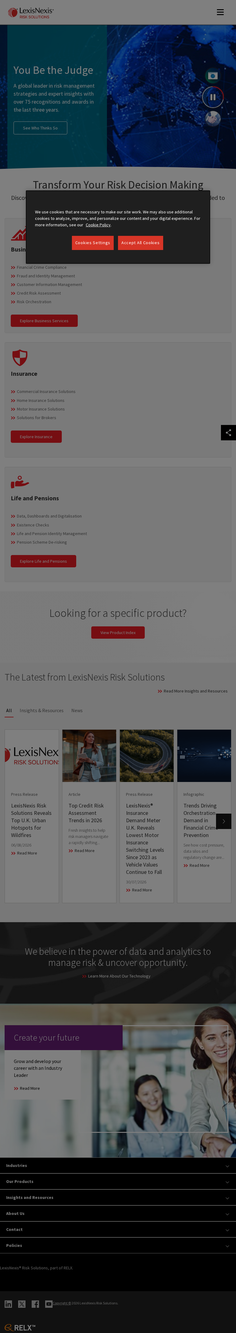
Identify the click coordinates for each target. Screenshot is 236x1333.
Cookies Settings (92, 242)
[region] (118, 227)
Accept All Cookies (140, 242)
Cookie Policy (98, 225)
